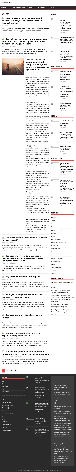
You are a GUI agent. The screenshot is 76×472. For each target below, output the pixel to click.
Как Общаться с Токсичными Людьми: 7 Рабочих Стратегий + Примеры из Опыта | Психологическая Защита (67, 167)
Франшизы (54, 273)
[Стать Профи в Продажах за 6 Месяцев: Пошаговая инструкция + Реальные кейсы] (55, 201)
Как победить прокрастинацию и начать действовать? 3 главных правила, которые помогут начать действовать (24, 41)
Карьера (54, 233)
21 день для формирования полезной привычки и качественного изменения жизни (25, 352)
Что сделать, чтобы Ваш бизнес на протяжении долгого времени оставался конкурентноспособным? (22, 258)
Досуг (53, 221)
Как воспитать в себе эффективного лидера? (22, 316)
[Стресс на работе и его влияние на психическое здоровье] (55, 124)
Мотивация (54, 245)
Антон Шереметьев (16, 26)
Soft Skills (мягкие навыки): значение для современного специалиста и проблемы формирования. (66, 75)
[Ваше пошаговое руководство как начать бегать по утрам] (55, 150)
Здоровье (54, 227)
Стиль (53, 264)
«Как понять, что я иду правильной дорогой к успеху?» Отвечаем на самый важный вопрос (22, 20)
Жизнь (31, 7)
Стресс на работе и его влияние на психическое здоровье (66, 123)
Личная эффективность (58, 242)
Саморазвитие (55, 261)
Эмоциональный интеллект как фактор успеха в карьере (65, 106)
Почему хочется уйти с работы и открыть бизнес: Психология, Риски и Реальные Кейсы (67, 41)
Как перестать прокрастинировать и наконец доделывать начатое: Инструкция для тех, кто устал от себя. (67, 184)
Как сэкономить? (56, 230)
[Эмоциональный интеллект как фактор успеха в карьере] (55, 107)
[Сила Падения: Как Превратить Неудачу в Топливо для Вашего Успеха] (30, 433)
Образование (41, 7)
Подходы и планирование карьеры (24, 276)
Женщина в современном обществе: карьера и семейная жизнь (22, 295)
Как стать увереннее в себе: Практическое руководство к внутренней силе (62, 443)
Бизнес (53, 217)
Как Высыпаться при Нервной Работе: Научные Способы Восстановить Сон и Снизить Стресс (66, 136)
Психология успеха (18, 7)
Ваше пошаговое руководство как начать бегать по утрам (65, 149)
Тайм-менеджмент (57, 267)
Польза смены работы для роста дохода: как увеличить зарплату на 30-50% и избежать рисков (66, 55)
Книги (53, 236)
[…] (41, 33)
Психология (56, 67)
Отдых (53, 252)
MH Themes (58, 470)
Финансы (4, 7)
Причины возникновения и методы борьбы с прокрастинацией (22, 334)
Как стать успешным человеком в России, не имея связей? (25, 238)
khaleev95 (13, 46)
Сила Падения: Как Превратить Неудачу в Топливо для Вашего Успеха (61, 312)
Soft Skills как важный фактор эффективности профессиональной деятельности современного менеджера (66, 91)
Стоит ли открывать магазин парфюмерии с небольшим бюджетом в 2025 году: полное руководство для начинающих (67, 24)
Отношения (55, 255)
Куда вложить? (56, 239)
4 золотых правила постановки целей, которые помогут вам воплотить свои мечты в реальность (37, 64)
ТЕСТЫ (52, 7)
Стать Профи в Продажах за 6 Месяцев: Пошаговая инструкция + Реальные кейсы (66, 200)
